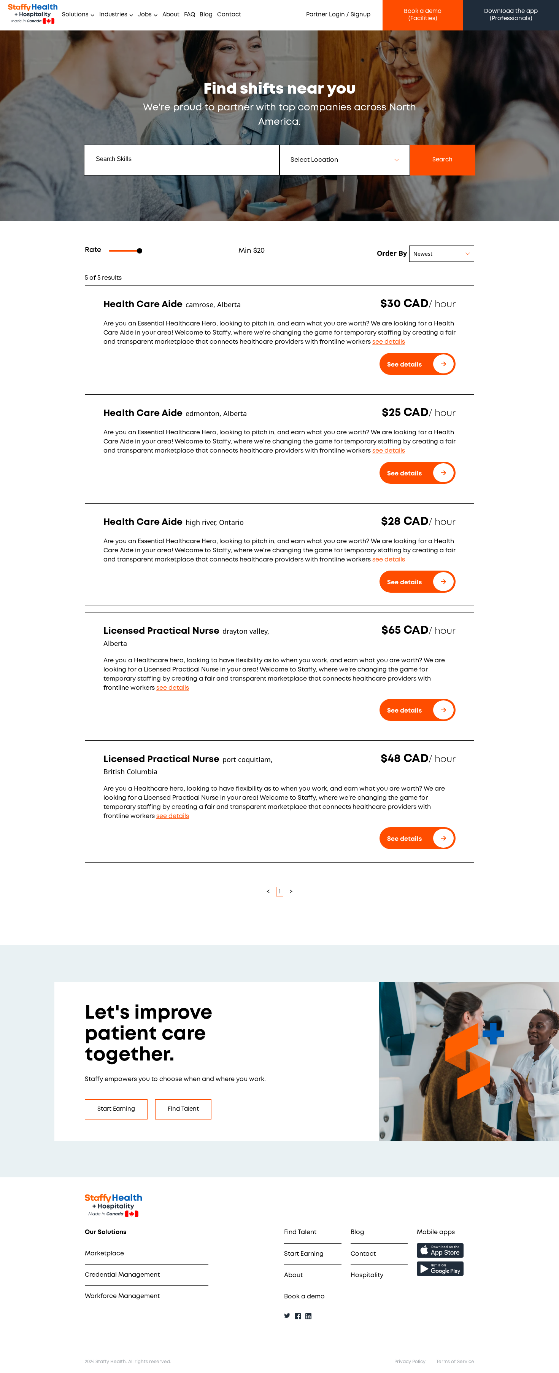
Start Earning (116, 1109)
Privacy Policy (410, 1362)
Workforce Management (122, 1296)
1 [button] (280, 892)
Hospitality (367, 1275)
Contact (229, 15)
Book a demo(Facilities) (422, 15)
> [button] (291, 892)
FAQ (189, 15)
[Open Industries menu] (130, 15)
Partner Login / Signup (338, 15)
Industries (113, 15)
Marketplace (104, 1254)
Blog (206, 15)
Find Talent (183, 1109)
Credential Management (122, 1275)
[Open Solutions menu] (92, 15)
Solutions (75, 15)
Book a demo (304, 1297)
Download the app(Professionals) (511, 15)
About (170, 15)
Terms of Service (455, 1362)
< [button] (268, 892)
